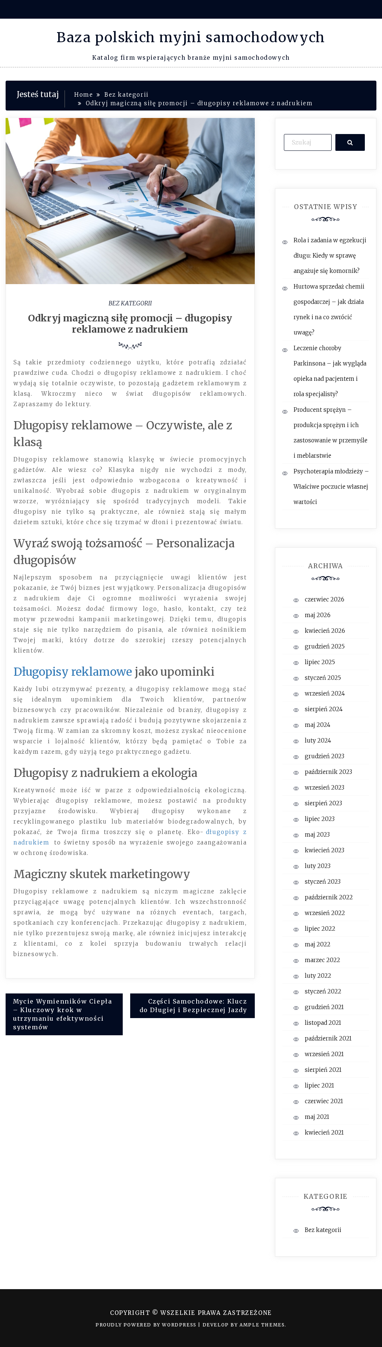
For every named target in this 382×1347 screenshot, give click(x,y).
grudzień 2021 (324, 1007)
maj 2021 (317, 1116)
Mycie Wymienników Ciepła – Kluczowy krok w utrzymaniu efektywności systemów (62, 1014)
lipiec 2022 (320, 928)
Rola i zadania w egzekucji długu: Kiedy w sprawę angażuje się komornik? (330, 255)
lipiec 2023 (320, 818)
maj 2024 (318, 724)
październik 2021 (328, 1038)
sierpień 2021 (323, 1069)
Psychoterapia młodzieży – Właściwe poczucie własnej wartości (331, 486)
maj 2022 (318, 944)
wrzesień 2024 (325, 693)
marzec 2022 (322, 960)
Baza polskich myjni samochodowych (191, 37)
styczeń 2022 (323, 991)
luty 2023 (318, 866)
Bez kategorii (130, 303)
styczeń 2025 (323, 677)
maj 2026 (318, 615)
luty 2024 (318, 740)
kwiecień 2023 (324, 850)
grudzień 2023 (324, 756)
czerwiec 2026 (324, 599)
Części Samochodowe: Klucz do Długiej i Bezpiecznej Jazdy (193, 1006)
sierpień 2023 (323, 803)
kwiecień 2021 (324, 1132)
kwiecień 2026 (325, 630)
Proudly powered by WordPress (147, 1325)
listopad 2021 (323, 1022)
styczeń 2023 (323, 881)
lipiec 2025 (320, 662)
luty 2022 (318, 975)
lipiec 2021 (319, 1085)
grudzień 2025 (325, 646)
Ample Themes (262, 1325)
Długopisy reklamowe (72, 672)
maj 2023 (317, 834)
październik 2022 (329, 897)
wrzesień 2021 (324, 1054)
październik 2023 (328, 771)
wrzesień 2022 (325, 913)
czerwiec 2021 (324, 1101)
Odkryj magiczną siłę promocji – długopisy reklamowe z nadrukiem (130, 323)
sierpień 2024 (324, 709)
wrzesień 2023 (324, 787)
